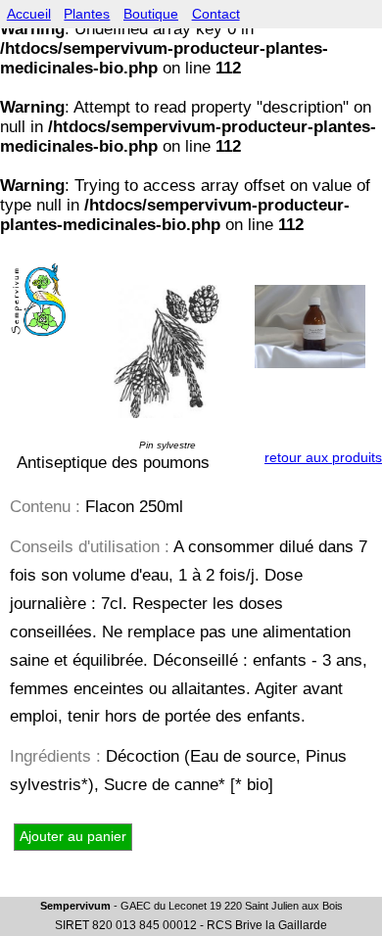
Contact (216, 14)
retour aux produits (323, 457)
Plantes (87, 14)
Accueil (29, 14)
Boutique (150, 14)
